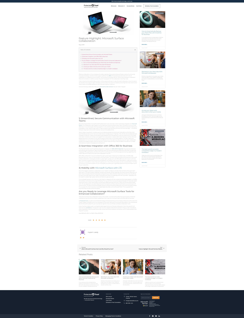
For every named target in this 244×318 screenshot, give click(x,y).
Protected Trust (84, 200)
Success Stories (110, 298)
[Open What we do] (124, 6)
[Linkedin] (80, 237)
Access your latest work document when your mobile (97, 66)
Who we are (109, 296)
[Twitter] (83, 237)
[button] (135, 49)
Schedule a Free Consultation (113, 302)
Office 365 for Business (117, 148)
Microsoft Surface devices (106, 86)
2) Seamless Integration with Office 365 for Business (95, 56)
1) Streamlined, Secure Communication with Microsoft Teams (97, 54)
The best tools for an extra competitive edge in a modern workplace (101, 68)
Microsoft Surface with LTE (108, 168)
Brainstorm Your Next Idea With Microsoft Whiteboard (97, 64)
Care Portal (109, 300)
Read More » (144, 44)
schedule (88, 207)
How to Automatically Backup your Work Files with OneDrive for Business (101, 62)
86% (110, 75)
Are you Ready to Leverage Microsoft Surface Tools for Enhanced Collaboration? (101, 60)
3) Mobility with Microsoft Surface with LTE (92, 58)
